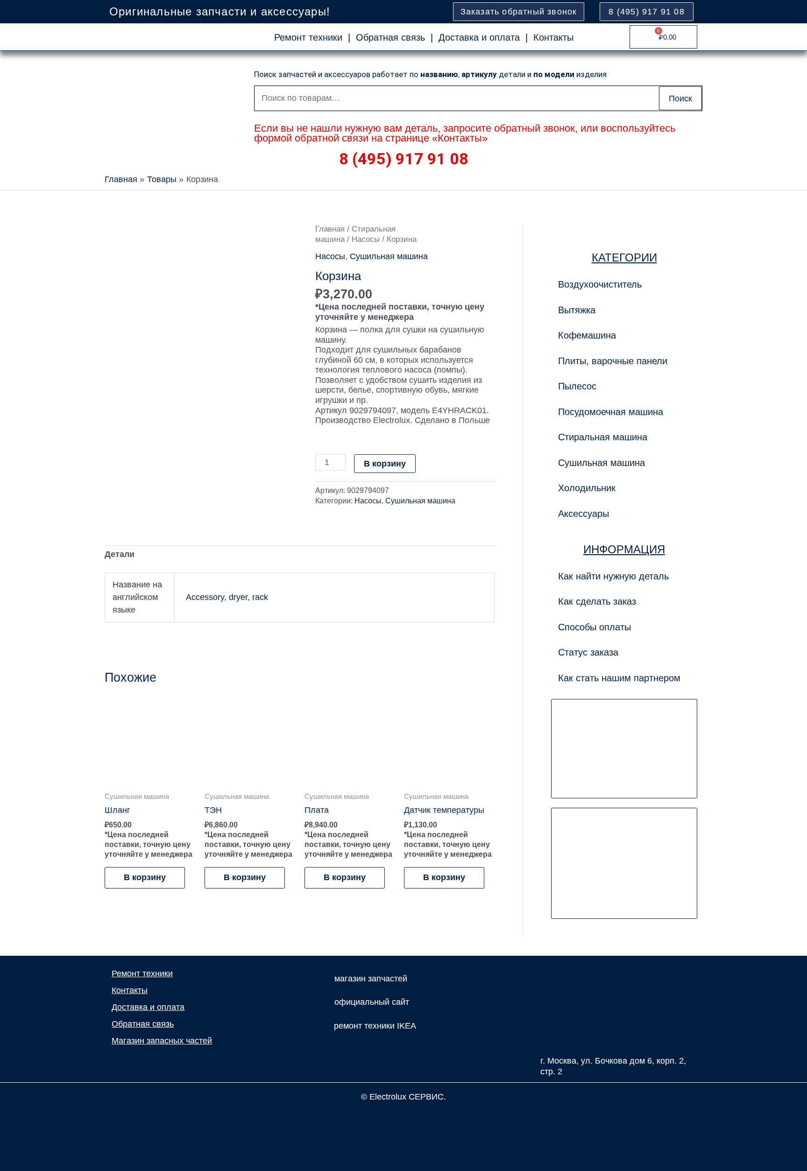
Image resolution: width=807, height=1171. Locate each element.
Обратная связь (390, 37)
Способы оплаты (594, 627)
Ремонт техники (308, 37)
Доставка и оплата (479, 37)
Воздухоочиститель (600, 284)
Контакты (553, 37)
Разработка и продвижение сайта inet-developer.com (403, 1117)
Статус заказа (588, 652)
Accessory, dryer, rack (227, 597)
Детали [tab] (119, 554)
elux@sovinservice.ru (580, 987)
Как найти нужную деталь (613, 576)
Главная (330, 229)
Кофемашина (587, 335)
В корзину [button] (145, 877)
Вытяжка (576, 310)
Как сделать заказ (597, 601)
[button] (624, 361)
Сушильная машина (389, 256)
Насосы (366, 239)
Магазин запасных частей (162, 1040)
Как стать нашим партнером (619, 678)
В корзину (385, 463)
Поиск (680, 98)
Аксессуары (583, 513)
